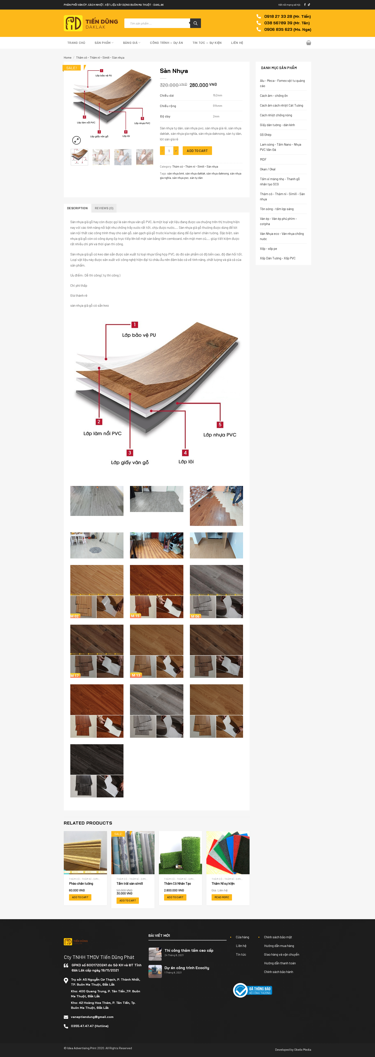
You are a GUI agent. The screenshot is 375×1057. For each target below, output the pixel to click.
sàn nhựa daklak (195, 173)
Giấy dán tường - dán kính (277, 125)
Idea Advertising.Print (82, 1048)
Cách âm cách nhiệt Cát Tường (281, 105)
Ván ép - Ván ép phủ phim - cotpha (278, 221)
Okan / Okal (267, 169)
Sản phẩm (102, 42)
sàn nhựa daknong (217, 173)
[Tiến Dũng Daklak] (91, 23)
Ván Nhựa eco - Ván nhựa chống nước (282, 236)
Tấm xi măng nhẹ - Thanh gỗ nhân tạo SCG (280, 181)
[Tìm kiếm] (195, 23)
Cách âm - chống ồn (274, 95)
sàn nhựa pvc (180, 177)
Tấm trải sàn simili (130, 883)
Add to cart (197, 150)
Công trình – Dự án (166, 42)
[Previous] (78, 105)
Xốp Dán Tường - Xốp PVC (278, 258)
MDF (263, 159)
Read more (222, 897)
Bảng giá (130, 42)
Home (67, 57)
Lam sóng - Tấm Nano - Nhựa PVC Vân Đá (280, 146)
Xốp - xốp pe (268, 248)
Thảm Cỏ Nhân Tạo (177, 883)
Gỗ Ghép (265, 135)
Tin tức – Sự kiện (207, 42)
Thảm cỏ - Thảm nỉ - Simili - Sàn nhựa (100, 57)
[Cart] (308, 43)
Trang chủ (76, 42)
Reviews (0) (104, 208)
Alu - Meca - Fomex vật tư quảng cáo (282, 83)
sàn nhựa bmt (175, 173)
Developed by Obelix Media (293, 1049)
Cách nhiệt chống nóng (276, 115)
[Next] (146, 105)
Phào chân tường (81, 883)
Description (77, 208)
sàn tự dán (196, 177)
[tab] (77, 208)
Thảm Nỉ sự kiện (223, 883)
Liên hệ (237, 42)
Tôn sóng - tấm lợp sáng (277, 209)
